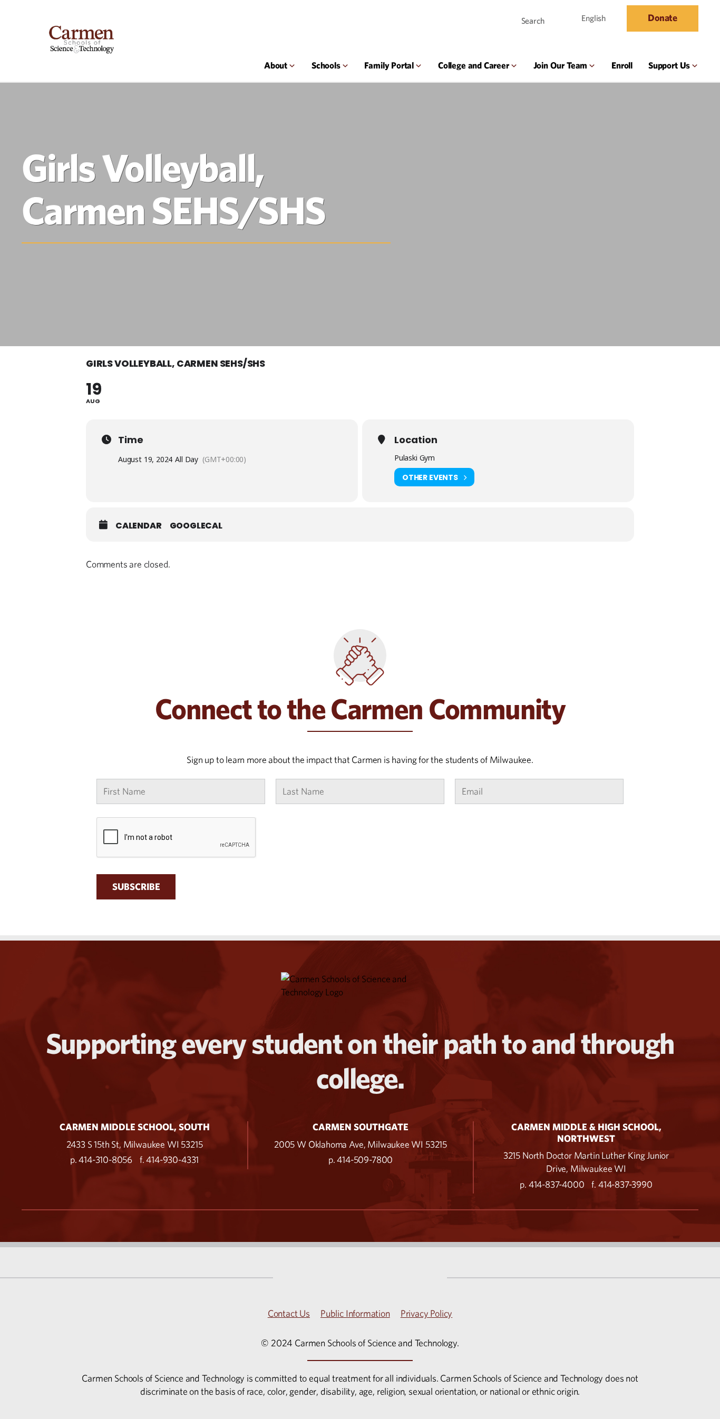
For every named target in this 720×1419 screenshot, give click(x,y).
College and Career (473, 65)
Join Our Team (560, 65)
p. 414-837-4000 (552, 1184)
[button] (526, 18)
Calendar (138, 526)
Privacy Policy (426, 1313)
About (275, 65)
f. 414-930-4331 (169, 1159)
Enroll (622, 65)
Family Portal (389, 65)
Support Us (669, 65)
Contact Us (289, 1313)
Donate (662, 17)
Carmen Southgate (360, 1126)
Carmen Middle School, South (135, 1126)
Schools (326, 65)
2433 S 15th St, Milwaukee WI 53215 (134, 1144)
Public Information (355, 1313)
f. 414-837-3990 (621, 1184)
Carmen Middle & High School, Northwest (586, 1132)
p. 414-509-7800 (360, 1159)
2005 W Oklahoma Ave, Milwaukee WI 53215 (360, 1144)
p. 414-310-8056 (101, 1159)
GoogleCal (196, 526)
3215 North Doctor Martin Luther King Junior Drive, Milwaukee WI (586, 1162)
